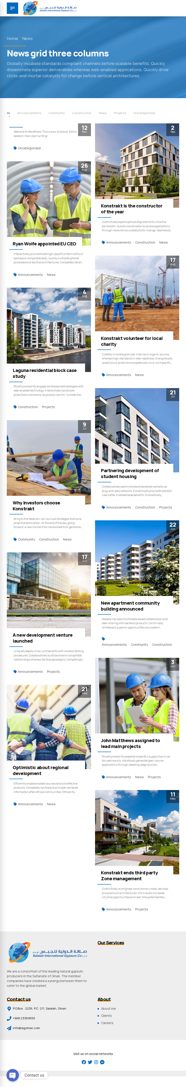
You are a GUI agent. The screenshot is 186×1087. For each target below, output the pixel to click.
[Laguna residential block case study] (49, 330)
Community (26, 539)
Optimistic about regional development (41, 770)
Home (12, 38)
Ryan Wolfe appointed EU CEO (44, 244)
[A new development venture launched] (49, 594)
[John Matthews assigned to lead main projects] (137, 700)
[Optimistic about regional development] (49, 727)
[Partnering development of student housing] (137, 430)
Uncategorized (29, 148)
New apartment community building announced (130, 606)
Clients (106, 1015)
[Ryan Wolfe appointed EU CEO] (49, 203)
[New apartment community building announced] (137, 562)
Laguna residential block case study (45, 373)
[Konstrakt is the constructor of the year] (137, 165)
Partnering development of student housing (130, 473)
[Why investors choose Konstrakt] (49, 462)
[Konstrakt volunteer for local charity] (137, 298)
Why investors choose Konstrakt (36, 506)
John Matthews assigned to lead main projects (130, 743)
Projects (48, 407)
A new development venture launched (43, 638)
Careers (107, 1023)
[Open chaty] (13, 1075)
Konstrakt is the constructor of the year (131, 209)
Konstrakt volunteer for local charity (132, 341)
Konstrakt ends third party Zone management (129, 876)
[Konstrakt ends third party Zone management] (137, 832)
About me (108, 1008)
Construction (145, 242)
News (27, 38)
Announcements (118, 242)
